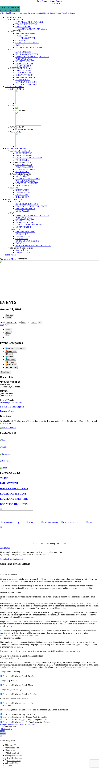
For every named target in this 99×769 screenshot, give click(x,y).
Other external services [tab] (9, 658)
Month (2, 322)
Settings (20, 559)
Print (4, 325)
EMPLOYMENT (9, 483)
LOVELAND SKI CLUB (13, 493)
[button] (3, 733)
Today (8, 318)
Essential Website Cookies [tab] (10, 592)
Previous (9, 315)
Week (8, 332)
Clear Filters (5, 372)
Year (28, 322)
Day (19, 322)
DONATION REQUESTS (14, 504)
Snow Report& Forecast (56, 2)
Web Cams (42, 1)
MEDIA (4, 478)
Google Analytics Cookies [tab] (10, 638)
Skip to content (6, 729)
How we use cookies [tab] (8, 575)
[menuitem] (52, 51)
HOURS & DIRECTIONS (14, 488)
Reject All (13, 559)
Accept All (4, 559)
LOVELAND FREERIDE (14, 498)
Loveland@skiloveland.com (11, 402)
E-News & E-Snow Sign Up (12, 407)
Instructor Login (7, 411)
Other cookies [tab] (5, 705)
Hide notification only (26, 724)
